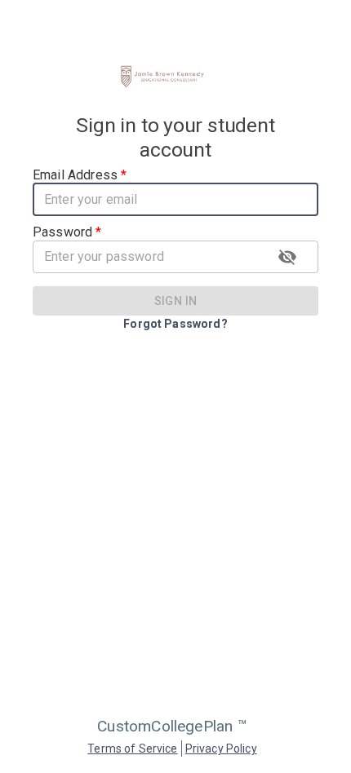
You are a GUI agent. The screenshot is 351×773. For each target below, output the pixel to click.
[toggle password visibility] (287, 256)
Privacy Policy (221, 748)
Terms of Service (132, 748)
